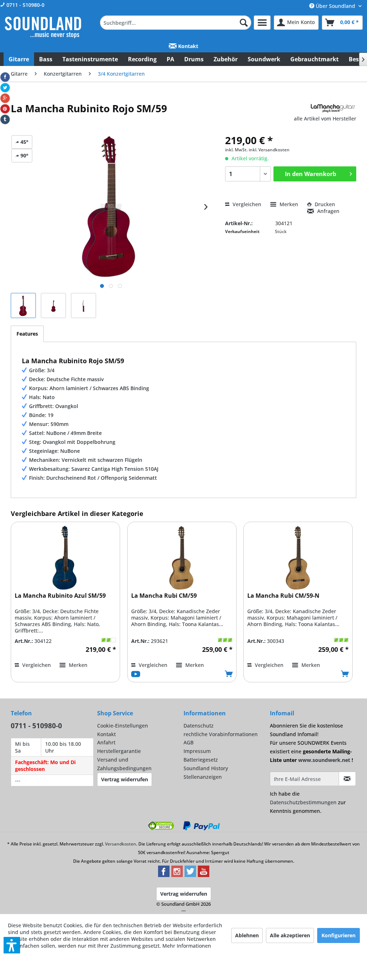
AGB (189, 742)
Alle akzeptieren (290, 935)
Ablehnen (247, 935)
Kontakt (187, 46)
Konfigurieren (338, 935)
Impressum (197, 751)
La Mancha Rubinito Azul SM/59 (60, 596)
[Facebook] (5, 77)
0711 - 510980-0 (24, 4)
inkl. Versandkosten (269, 150)
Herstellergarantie (119, 751)
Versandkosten (120, 844)
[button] (12, 945)
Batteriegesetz (201, 759)
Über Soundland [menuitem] (335, 6)
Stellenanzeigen (203, 776)
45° (23, 141)
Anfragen (327, 211)
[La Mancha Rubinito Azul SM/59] (65, 558)
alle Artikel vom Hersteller (325, 118)
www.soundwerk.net (324, 760)
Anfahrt (106, 742)
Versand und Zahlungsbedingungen (124, 764)
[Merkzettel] (262, 22)
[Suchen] (243, 22)
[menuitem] (175, 22)
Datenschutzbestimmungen (303, 802)
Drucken (324, 204)
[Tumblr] (5, 119)
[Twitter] (5, 88)
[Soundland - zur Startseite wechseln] (43, 27)
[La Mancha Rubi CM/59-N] (298, 558)
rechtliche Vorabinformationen (221, 734)
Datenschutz (199, 725)
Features (27, 333)
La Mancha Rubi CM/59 (164, 596)
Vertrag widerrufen (124, 779)
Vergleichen (246, 204)
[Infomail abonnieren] (347, 779)
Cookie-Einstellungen (122, 725)
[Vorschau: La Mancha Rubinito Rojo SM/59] (23, 305)
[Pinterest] (5, 109)
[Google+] (5, 98)
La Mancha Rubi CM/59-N (283, 596)
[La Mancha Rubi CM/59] (182, 558)
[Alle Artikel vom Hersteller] (333, 108)
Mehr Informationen (186, 945)
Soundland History (206, 768)
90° (23, 155)
